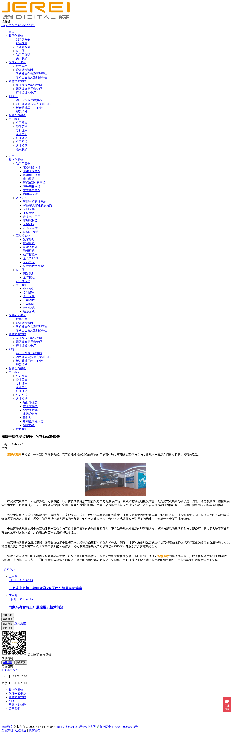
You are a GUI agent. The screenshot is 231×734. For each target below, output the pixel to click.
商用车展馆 (30, 194)
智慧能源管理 (17, 81)
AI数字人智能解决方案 (37, 205)
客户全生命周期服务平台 (32, 77)
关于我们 (21, 58)
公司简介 (21, 122)
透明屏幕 (29, 250)
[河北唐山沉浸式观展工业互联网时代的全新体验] (115, 494)
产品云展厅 (30, 228)
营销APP (28, 224)
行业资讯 (29, 307)
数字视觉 (29, 243)
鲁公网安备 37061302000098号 (118, 726)
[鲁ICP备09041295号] (70, 726)
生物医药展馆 (31, 171)
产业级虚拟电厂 (26, 92)
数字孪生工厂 (24, 66)
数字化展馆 (16, 35)
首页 (11, 31)
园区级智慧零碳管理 (29, 88)
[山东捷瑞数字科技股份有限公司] (37, 17)
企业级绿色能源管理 (29, 84)
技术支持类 (30, 406)
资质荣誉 (21, 126)
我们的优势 (23, 54)
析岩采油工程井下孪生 (30, 107)
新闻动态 (21, 138)
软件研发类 (30, 410)
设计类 (27, 417)
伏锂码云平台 (17, 62)
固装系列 (29, 273)
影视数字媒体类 (33, 421)
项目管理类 (30, 402)
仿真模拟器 (30, 254)
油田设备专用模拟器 (29, 100)
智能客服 (20, 662)
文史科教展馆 (31, 190)
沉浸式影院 (30, 247)
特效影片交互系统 (34, 266)
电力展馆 (29, 178)
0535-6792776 (26, 25)
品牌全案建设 (17, 115)
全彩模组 (29, 277)
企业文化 (21, 134)
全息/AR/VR (31, 258)
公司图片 (21, 141)
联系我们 (21, 149)
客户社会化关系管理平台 (32, 73)
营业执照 (90, 726)
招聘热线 (29, 425)
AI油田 (13, 96)
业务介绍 (29, 288)
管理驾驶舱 (30, 220)
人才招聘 (21, 145)
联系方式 (29, 311)
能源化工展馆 (31, 175)
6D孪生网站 (30, 231)
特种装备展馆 (31, 186)
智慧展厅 (163, 556)
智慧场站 (21, 111)
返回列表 (8, 569)
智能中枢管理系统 (34, 201)
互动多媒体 (23, 47)
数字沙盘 (29, 239)
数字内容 (21, 43)
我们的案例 (23, 39)
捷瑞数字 (7, 726)
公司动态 (29, 303)
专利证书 (21, 130)
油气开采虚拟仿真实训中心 (33, 103)
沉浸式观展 (14, 454)
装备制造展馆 (31, 167)
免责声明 (7, 730)
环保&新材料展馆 (34, 182)
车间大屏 (29, 209)
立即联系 (7, 662)
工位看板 (29, 212)
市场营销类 (30, 413)
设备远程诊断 (24, 69)
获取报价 (12, 25)
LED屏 (20, 50)
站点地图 (21, 730)
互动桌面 (29, 262)
